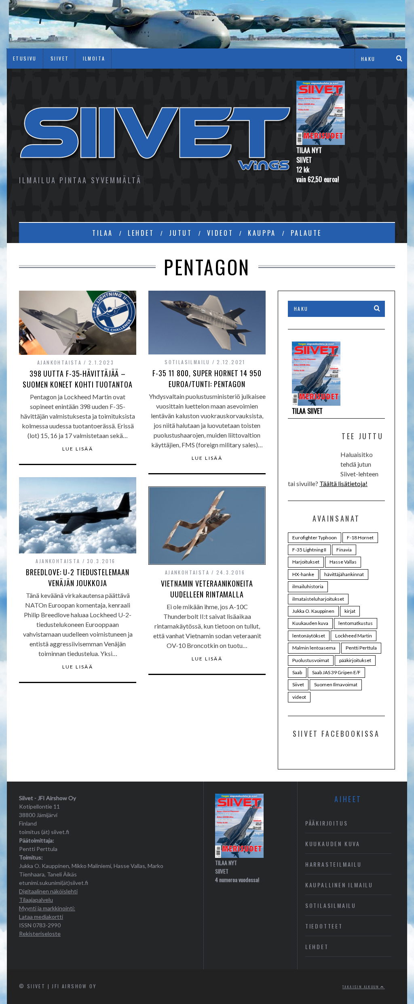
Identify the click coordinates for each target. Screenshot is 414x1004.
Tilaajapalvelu (36, 899)
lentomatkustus (355, 623)
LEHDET (141, 233)
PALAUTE (306, 233)
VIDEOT (220, 233)
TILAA (102, 233)
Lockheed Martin (353, 636)
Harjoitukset (305, 562)
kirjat (349, 611)
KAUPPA (262, 233)
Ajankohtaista (59, 362)
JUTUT (180, 233)
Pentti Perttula (361, 648)
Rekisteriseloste (40, 933)
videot (299, 697)
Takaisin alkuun (361, 986)
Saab (297, 672)
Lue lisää (77, 448)
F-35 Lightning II (309, 550)
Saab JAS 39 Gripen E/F (336, 672)
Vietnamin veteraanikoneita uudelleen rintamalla (207, 588)
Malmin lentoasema (314, 648)
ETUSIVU (25, 58)
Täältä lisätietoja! (343, 483)
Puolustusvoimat (310, 660)
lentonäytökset (308, 636)
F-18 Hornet (360, 537)
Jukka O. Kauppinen (313, 611)
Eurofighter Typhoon (314, 537)
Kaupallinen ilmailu (339, 884)
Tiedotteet (324, 926)
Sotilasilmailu (187, 361)
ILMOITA (94, 58)
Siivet (298, 684)
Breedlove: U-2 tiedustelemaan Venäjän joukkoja (77, 577)
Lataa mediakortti (41, 916)
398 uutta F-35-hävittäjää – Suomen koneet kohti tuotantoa (77, 379)
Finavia (344, 550)
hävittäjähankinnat (344, 574)
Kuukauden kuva (310, 623)
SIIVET (60, 58)
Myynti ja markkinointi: (47, 908)
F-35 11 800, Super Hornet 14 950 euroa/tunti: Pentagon (207, 378)
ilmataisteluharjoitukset (318, 599)
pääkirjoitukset (355, 660)
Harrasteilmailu (333, 864)
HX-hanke (303, 574)
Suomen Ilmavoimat (335, 684)
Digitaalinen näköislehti (48, 891)
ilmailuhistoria (307, 586)
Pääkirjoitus (326, 823)
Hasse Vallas (343, 562)
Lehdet (317, 946)
